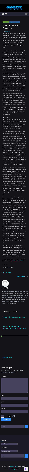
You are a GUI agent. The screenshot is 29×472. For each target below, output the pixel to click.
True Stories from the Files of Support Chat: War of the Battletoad (14, 327)
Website (3, 408)
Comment (4, 376)
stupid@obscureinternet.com (17, 260)
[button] (26, 469)
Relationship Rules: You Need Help (14, 317)
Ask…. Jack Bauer (21, 276)
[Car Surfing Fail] (14, 336)
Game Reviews (5, 22)
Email (2, 402)
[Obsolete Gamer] (3, 14)
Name (2, 395)
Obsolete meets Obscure (14, 22)
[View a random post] (26, 14)
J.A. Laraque (7, 31)
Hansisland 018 (7, 273)
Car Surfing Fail (7, 357)
